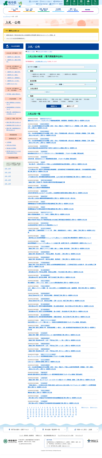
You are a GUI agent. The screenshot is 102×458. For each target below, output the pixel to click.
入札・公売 (8, 168)
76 (30, 414)
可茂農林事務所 (45, 262)
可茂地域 (34, 101)
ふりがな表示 (34, 1)
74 (76, 412)
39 (27, 411)
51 (61, 411)
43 (39, 411)
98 (42, 416)
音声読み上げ (59, 1)
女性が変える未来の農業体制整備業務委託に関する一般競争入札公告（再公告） (52, 198)
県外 (77, 101)
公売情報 (8, 142)
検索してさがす (95, 4)
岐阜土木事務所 (45, 325)
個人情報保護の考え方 (50, 435)
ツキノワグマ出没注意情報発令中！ (15, 38)
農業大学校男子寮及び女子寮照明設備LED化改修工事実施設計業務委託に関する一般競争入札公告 (57, 219)
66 (53, 412)
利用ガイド (39, 435)
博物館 (43, 236)
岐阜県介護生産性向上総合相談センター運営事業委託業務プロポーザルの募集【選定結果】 (55, 374)
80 (42, 414)
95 (33, 416)
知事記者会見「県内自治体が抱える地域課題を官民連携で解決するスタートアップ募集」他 (30, 35)
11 (50, 407)
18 (70, 407)
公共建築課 (44, 396)
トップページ (6, 16)
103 (58, 416)
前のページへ (85, 407)
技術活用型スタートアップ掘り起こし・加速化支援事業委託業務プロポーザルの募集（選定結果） (57, 322)
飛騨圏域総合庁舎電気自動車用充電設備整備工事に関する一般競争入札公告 (51, 203)
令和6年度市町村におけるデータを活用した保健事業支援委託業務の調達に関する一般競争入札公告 (58, 193)
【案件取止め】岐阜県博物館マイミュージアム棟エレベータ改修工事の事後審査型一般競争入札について (59, 238)
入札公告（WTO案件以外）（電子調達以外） (12, 67)
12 (53, 407)
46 (47, 411)
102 (55, 416)
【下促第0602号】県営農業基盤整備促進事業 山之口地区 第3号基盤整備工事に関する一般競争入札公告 (59, 177)
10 (47, 407)
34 (64, 409)
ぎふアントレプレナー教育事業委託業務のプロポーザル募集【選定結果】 (50, 356)
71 (67, 412)
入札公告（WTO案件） (12, 53)
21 (27, 409)
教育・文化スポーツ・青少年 (73, 9)
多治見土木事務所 (46, 228)
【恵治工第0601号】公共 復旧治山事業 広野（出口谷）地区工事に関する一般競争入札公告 (56, 301)
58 (30, 412)
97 (39, 416)
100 (48, 416)
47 (50, 411)
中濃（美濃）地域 (76, 99)
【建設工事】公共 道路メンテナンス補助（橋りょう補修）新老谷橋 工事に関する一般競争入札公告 (59, 248)
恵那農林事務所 (45, 293)
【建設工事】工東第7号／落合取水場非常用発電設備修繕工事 (46, 182)
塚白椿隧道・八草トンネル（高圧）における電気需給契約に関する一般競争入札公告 (53, 282)
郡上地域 (86, 99)
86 (59, 414)
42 (36, 411)
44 (42, 411)
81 (44, 414)
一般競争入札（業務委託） (71, 74)
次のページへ (93, 407)
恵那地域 (55, 101)
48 (53, 411)
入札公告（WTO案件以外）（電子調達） (12, 89)
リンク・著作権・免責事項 (26, 435)
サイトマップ (79, 435)
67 (56, 412)
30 (53, 409)
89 (67, 414)
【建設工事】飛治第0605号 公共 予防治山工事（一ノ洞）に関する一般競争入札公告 (54, 340)
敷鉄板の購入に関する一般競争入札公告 (40, 392)
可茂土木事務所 (45, 286)
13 (55, 407)
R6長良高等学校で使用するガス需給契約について (43, 225)
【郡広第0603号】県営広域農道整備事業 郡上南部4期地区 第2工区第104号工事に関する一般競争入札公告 (61, 306)
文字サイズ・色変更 (57, 4)
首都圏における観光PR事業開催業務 (39, 187)
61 (39, 412)
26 (42, 409)
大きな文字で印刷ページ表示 (45, 51)
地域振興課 (44, 151)
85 (56, 414)
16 (64, 407)
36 (70, 409)
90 (70, 414)
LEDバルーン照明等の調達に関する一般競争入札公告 (44, 361)
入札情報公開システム (41, 61)
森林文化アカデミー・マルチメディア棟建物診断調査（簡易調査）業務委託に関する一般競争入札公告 (59, 120)
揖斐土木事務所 (45, 280)
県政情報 (87, 9)
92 (76, 414)
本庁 (33, 99)
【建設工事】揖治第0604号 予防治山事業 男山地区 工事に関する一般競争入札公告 (54, 254)
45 (44, 411)
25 (39, 409)
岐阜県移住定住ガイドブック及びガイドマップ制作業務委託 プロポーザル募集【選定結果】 (56, 153)
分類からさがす (67, 4)
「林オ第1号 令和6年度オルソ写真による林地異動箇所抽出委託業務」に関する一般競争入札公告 (57, 164)
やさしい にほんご (47, 1)
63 (44, 412)
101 (51, 416)
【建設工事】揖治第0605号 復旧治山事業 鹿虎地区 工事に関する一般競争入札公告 (54, 259)
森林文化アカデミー (45, 118)
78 (36, 414)
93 (27, 416)
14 (58, 407)
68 (59, 412)
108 (28, 418)
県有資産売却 (13, 134)
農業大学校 (44, 217)
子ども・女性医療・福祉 (29, 9)
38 (76, 409)
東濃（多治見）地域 (44, 101)
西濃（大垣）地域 (56, 99)
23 (33, 409)
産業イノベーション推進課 (48, 320)
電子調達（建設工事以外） (13, 94)
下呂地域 (63, 101)
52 (64, 411)
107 (73, 416)
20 (75, 407)
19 (72, 407)
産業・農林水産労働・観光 (44, 9)
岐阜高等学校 (44, 146)
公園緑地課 (44, 378)
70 (64, 412)
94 (30, 416)
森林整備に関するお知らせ (13, 125)
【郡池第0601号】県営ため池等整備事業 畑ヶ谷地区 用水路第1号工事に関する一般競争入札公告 (58, 311)
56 (76, 411)
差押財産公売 (12, 138)
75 (27, 414)
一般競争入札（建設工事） (39, 74)
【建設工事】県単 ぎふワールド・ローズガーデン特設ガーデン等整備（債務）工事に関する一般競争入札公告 (61, 380)
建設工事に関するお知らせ (13, 122)
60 (36, 412)
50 (59, 411)
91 (73, 414)
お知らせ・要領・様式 (13, 118)
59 (33, 412)
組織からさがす (88, 4)
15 (61, 407)
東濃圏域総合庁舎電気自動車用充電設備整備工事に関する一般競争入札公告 (51, 209)
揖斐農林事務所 (45, 252)
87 (61, 414)
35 (67, 409)
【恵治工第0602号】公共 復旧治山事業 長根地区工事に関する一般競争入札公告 (53, 295)
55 (73, 411)
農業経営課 (44, 196)
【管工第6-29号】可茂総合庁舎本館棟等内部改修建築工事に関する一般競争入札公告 (53, 403)
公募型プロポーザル (53, 76)
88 (64, 414)
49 (56, 411)
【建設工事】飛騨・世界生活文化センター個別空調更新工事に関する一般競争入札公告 (54, 335)
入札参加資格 (12, 98)
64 (47, 412)
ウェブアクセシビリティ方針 (65, 435)
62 (42, 412)
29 (50, 409)
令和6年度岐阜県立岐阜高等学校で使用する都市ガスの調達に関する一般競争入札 (52, 148)
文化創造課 (44, 333)
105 (66, 416)
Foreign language (43, 4)
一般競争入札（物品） (55, 74)
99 (44, 416)
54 (70, 411)
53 (67, 411)
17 (67, 407)
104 (62, 416)
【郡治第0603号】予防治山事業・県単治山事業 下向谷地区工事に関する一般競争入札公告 (55, 272)
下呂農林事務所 (45, 167)
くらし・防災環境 (14, 9)
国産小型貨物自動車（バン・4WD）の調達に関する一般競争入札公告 (49, 214)
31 (56, 409)
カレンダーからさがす (81, 4)
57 (27, 412)
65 (50, 412)
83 (50, 414)
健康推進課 (44, 191)
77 (33, 414)
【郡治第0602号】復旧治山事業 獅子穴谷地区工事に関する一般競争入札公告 (51, 277)
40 (30, 411)
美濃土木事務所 (45, 390)
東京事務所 (44, 185)
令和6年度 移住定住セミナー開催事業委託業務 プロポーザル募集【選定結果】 (52, 159)
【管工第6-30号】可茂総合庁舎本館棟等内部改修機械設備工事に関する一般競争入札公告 (55, 398)
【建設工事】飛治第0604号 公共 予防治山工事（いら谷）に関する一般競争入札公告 (54, 345)
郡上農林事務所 (45, 270)
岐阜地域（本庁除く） (43, 99)
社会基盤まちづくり (58, 9)
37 (73, 409)
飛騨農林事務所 (45, 338)
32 (59, 409)
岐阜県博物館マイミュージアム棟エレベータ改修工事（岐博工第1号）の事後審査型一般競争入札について (60, 243)
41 (33, 411)
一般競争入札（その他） (38, 76)
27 (44, 409)
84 (53, 414)
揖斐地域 (66, 99)
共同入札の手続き (11, 145)
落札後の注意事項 (11, 148)
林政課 (43, 162)
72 (70, 412)
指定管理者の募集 (13, 157)
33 (61, 409)
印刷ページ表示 (31, 51)
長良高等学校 (44, 223)
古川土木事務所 (45, 359)
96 (36, 416)
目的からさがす (74, 4)
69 (61, 412)
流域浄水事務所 (44, 124)
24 (36, 409)
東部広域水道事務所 (46, 180)
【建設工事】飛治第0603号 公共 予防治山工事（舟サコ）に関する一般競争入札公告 (54, 351)
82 (47, 414)
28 (47, 409)
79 (39, 414)
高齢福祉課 (44, 372)
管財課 (43, 201)
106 (69, 416)
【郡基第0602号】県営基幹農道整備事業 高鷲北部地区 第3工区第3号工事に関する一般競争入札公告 (59, 317)
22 (30, 409)
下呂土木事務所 (45, 246)
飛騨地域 (70, 101)
